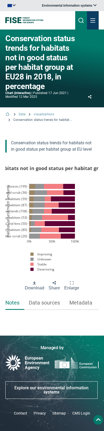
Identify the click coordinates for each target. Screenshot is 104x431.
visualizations (44, 114)
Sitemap (59, 413)
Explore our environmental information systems (51, 390)
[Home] (8, 114)
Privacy (40, 413)
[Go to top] (98, 420)
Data (22, 114)
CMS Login (81, 413)
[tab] (14, 303)
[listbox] (69, 5)
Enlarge (71, 288)
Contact (20, 413)
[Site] (35, 20)
